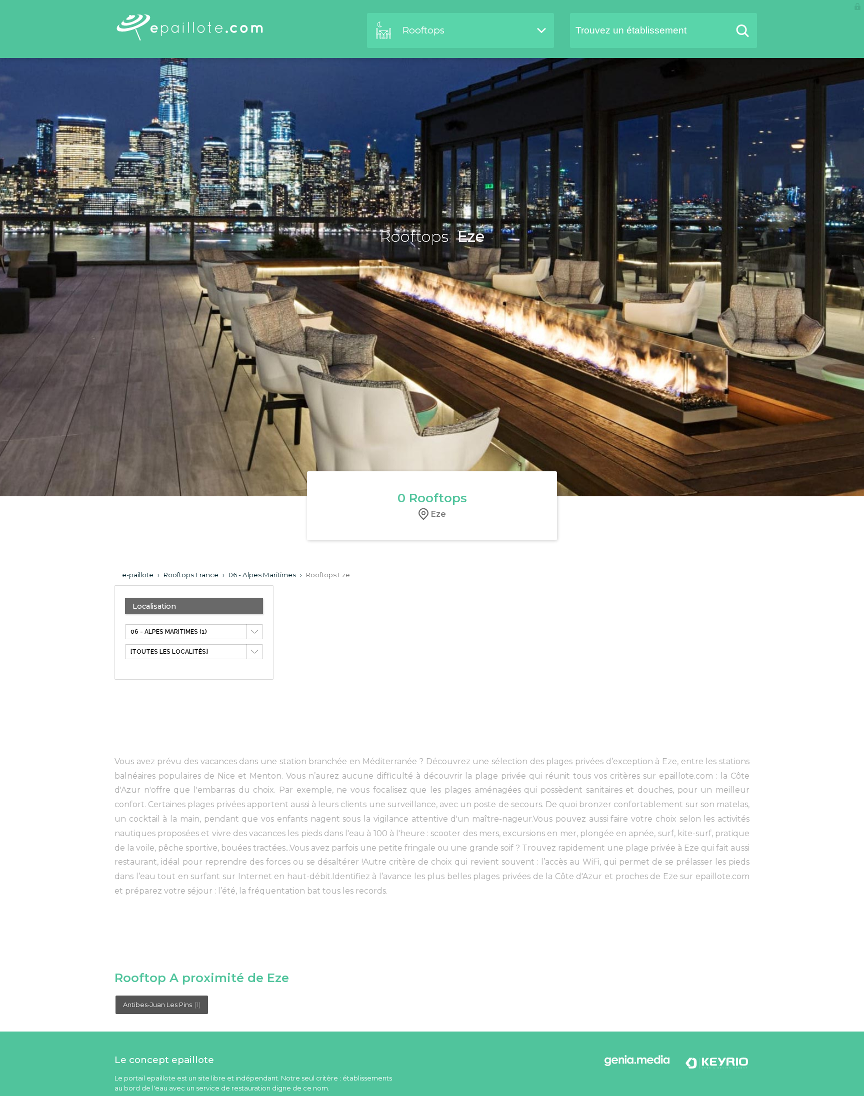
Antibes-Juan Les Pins (161, 1005)
